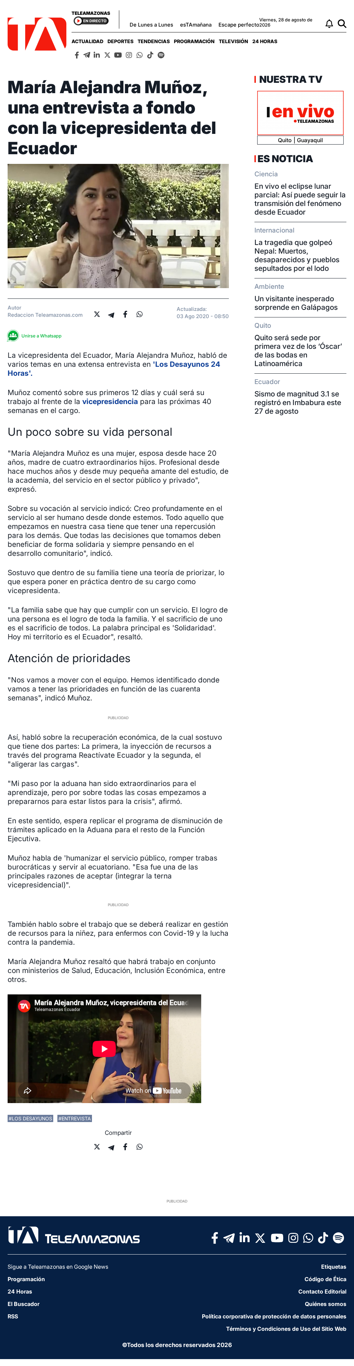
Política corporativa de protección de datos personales (274, 1316)
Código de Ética (325, 1279)
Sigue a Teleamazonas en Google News (58, 1266)
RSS (13, 1316)
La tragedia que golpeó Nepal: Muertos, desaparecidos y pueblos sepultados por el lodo (296, 255)
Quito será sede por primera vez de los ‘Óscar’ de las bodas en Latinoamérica (298, 350)
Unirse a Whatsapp (41, 335)
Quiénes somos (325, 1303)
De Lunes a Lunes (151, 24)
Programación (194, 41)
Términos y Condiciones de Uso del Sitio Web (286, 1328)
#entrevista (74, 1118)
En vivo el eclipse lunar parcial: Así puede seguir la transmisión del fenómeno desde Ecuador (300, 199)
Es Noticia (285, 159)
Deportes (120, 41)
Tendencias (154, 41)
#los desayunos (30, 1118)
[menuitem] (87, 41)
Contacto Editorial (322, 1291)
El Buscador (23, 1303)
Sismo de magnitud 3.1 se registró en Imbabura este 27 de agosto (297, 402)
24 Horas (264, 41)
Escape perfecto (238, 24)
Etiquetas (333, 1266)
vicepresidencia (110, 401)
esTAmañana (196, 24)
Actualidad (87, 41)
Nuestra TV (290, 79)
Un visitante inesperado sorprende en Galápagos (296, 303)
